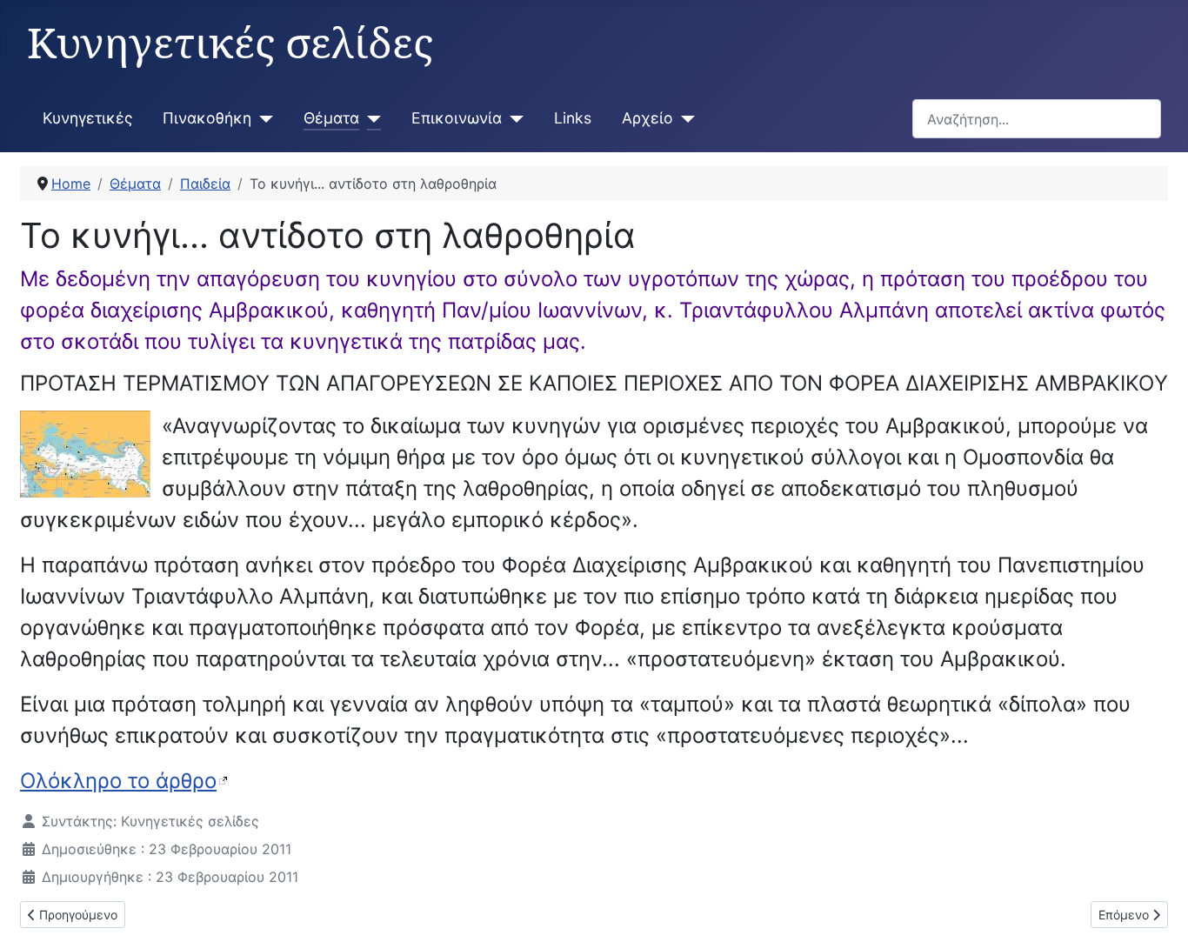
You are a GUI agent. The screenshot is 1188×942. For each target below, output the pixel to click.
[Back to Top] (1157, 910)
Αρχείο (647, 118)
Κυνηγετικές (87, 118)
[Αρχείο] (684, 118)
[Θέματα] (370, 118)
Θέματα (331, 118)
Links (572, 118)
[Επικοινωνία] (513, 118)
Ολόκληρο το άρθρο (118, 780)
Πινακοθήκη (207, 118)
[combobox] (1036, 118)
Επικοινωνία (456, 118)
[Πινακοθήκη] (262, 118)
